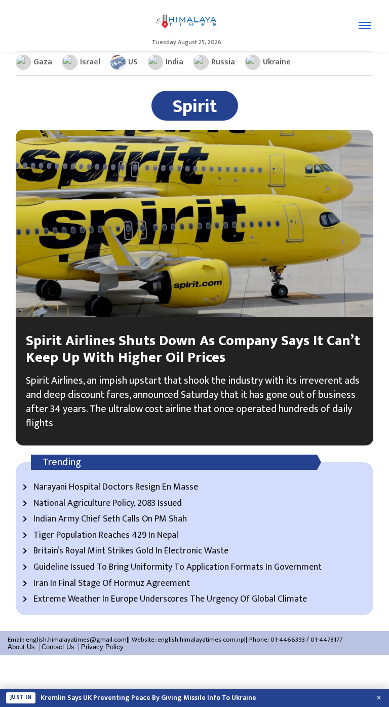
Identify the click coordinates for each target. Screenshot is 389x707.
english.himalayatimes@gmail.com (76, 639)
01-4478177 (326, 639)
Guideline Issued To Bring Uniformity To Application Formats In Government (177, 567)
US (133, 62)
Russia (223, 62)
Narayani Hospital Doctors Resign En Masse (115, 487)
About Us (21, 647)
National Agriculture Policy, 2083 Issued (107, 503)
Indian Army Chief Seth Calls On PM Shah (110, 519)
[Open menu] (365, 25)
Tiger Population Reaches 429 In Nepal (105, 535)
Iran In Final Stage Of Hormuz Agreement (111, 583)
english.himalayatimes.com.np (201, 639)
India (174, 62)
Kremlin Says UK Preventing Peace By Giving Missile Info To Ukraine (148, 697)
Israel (90, 62)
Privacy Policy (102, 647)
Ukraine (277, 62)
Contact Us (58, 647)
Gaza (42, 62)
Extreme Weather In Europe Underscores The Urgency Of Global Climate (170, 599)
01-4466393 (287, 639)
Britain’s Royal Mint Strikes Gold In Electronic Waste (130, 551)
